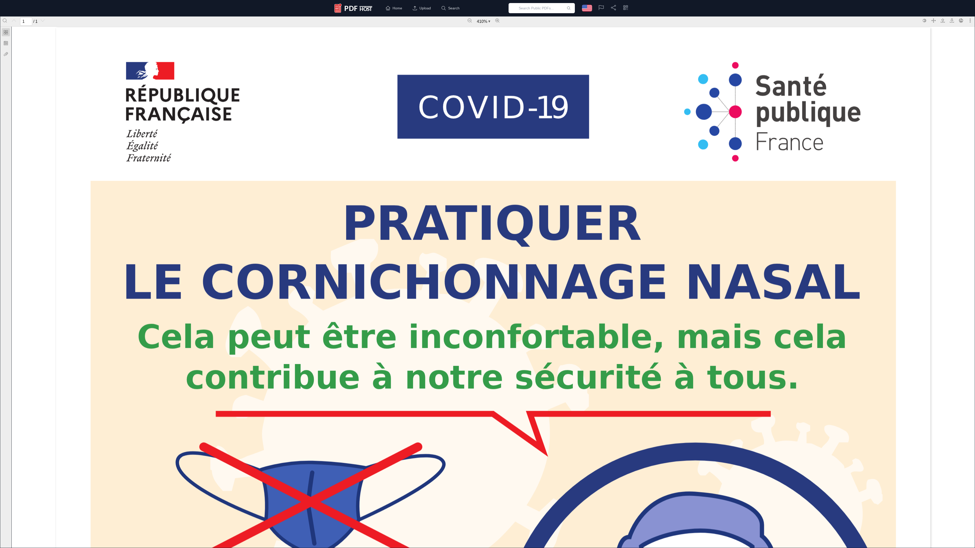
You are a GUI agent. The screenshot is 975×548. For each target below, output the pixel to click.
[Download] (952, 20)
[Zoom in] (497, 20)
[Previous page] (14, 20)
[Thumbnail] (6, 32)
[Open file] (943, 20)
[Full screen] (934, 20)
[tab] (5, 33)
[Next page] (43, 20)
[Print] (961, 20)
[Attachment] (6, 54)
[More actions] (970, 20)
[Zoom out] (470, 20)
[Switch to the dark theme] (924, 20)
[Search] (5, 20)
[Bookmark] (6, 43)
